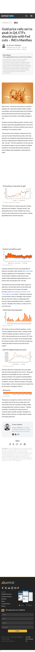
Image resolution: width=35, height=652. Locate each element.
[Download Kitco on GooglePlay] (29, 605)
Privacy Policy (5, 639)
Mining (3, 606)
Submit (17, 631)
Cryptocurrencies (6, 596)
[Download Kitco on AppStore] (21, 605)
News (3, 601)
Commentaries (5, 604)
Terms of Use (5, 637)
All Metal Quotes (6, 594)
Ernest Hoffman (15, 45)
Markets (3, 599)
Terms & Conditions (17, 637)
